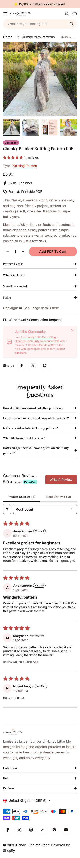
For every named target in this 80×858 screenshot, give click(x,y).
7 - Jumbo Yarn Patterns (36, 37)
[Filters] (7, 509)
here (55, 308)
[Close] (72, 330)
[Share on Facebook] (21, 365)
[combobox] (40, 24)
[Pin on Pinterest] (45, 365)
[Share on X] (33, 365)
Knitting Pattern (25, 166)
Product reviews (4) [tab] (21, 496)
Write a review (61, 480)
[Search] (71, 24)
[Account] (66, 13)
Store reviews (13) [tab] (58, 496)
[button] (13, 157)
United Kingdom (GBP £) (27, 801)
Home (7, 37)
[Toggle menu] (5, 13)
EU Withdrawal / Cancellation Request (32, 320)
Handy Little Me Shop (32, 845)
